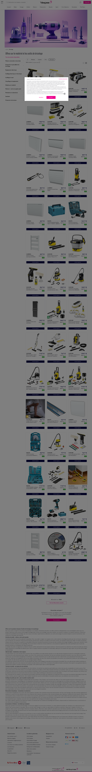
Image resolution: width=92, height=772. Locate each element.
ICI (64, 93)
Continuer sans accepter (63, 78)
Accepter (51, 97)
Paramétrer (41, 97)
